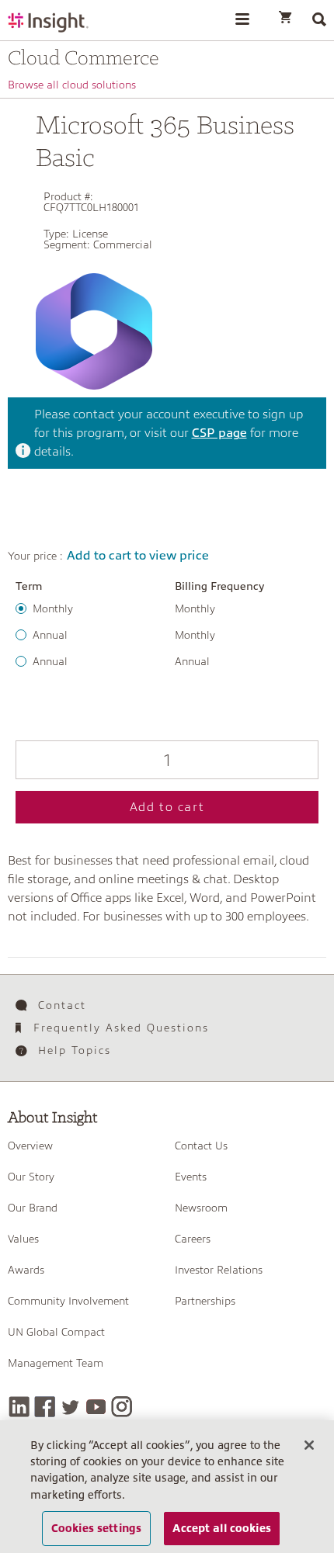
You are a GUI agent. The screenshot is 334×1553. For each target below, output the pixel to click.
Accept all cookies (221, 1528)
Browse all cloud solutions (72, 84)
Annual (50, 634)
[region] (167, 1486)
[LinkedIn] (19, 1406)
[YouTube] (96, 1406)
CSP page (219, 433)
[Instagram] (121, 1406)
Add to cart (167, 807)
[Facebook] (44, 1406)
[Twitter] (70, 1406)
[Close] (309, 1445)
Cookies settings (96, 1528)
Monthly (53, 608)
